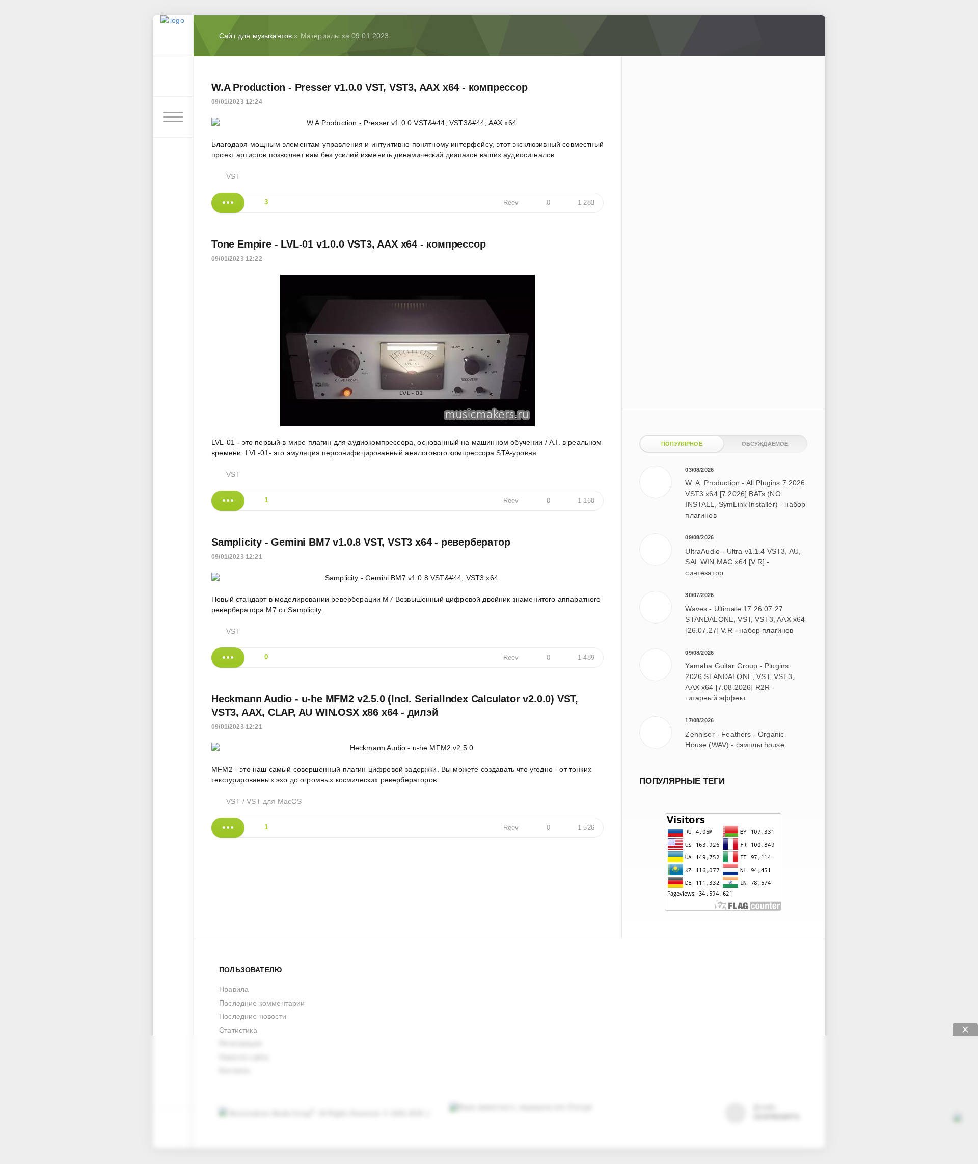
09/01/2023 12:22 (236, 258)
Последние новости (252, 1016)
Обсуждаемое (765, 444)
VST (233, 176)
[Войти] (173, 76)
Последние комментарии (262, 1003)
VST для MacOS (274, 801)
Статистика (238, 1030)
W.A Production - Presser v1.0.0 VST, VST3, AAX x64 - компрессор (369, 87)
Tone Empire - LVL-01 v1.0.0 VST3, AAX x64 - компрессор (348, 244)
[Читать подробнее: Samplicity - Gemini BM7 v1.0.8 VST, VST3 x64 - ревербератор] (227, 657)
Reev (511, 202)
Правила (234, 989)
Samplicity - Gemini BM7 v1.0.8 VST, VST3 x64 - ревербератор (360, 542)
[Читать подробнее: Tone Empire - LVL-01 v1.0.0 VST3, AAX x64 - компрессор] (227, 501)
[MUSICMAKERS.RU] (173, 35)
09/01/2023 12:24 (236, 101)
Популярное (681, 444)
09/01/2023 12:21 (236, 556)
